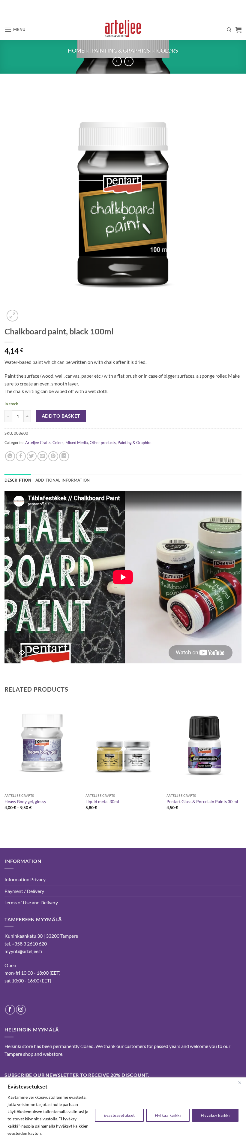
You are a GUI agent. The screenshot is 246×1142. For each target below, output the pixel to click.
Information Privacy (25, 879)
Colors (167, 50)
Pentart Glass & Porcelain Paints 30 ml (202, 801)
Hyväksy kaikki (215, 1115)
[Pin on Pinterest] (53, 456)
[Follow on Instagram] (21, 1010)
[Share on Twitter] (32, 456)
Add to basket (61, 416)
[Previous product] (129, 61)
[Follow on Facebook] (10, 1010)
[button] (15, 29)
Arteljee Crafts (38, 442)
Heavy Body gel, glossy (25, 801)
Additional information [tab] (62, 480)
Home (76, 50)
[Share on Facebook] (21, 456)
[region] (123, 1109)
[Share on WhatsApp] (10, 456)
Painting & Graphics (121, 50)
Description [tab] (17, 480)
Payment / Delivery (24, 891)
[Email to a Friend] (42, 456)
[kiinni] (239, 1082)
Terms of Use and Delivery (31, 902)
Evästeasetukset (119, 1115)
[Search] (229, 29)
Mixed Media (76, 442)
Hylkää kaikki (168, 1115)
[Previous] (4, 763)
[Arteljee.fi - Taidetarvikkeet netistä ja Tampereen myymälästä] (123, 30)
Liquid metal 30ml (102, 801)
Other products (103, 442)
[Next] (241, 763)
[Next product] (117, 61)
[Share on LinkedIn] (64, 456)
